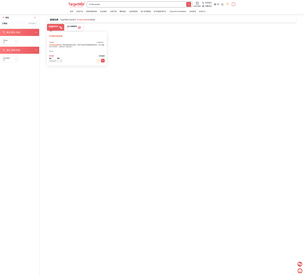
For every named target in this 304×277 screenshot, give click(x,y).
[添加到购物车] (103, 60)
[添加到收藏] (98, 60)
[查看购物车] (222, 4)
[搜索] (188, 4)
